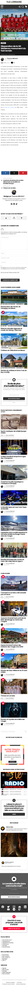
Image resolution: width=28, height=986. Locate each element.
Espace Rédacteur (21, 984)
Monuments (20, 304)
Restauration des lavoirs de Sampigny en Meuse (10, 307)
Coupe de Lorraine (9, 107)
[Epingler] (23, 173)
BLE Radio (4, 959)
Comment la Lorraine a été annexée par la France (13, 593)
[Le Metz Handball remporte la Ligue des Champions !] (14, 447)
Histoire (4, 346)
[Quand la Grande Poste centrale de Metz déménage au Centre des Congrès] (14, 608)
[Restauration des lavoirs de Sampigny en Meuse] (14, 297)
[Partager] (5, 173)
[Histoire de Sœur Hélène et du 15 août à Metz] (14, 661)
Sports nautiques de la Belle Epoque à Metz (13, 432)
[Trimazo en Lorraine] (14, 686)
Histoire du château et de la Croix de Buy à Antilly (14, 371)
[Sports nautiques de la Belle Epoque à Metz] (14, 421)
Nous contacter (6, 973)
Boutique (4, 971)
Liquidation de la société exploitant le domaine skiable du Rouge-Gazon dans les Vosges (14, 534)
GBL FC (4, 960)
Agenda (4, 968)
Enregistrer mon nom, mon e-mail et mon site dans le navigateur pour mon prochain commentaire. (14, 268)
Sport (3, 412)
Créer (14, 814)
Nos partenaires (6, 947)
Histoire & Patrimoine (8, 304)
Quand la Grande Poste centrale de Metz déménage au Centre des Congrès (13, 620)
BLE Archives (5, 954)
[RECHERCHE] (22, 7)
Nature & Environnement (15, 326)
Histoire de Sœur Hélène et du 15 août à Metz (14, 671)
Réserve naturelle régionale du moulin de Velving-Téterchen (11, 329)
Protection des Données (8, 984)
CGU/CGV (19, 982)
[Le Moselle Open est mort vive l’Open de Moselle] (14, 497)
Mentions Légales (10, 982)
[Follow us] (19, 7)
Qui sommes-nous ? (7, 940)
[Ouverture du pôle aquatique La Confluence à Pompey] (14, 472)
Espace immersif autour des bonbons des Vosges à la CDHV (12, 646)
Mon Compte (5, 969)
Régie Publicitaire (6, 972)
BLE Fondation (5, 956)
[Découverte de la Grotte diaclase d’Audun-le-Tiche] (14, 846)
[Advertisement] (14, 159)
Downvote (21, 218)
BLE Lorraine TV (6, 957)
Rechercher (25, 732)
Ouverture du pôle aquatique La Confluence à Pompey (12, 483)
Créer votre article (14, 928)
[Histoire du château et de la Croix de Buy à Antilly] (14, 361)
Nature (4, 326)
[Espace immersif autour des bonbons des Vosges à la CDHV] (14, 635)
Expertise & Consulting (7, 942)
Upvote (6, 218)
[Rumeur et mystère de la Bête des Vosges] (14, 710)
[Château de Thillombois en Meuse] (14, 341)
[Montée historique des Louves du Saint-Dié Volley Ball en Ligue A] (14, 550)
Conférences (5, 944)
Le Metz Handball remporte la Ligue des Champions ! (13, 457)
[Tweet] (14, 173)
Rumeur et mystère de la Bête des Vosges (13, 720)
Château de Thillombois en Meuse (13, 350)
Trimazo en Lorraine (8, 696)
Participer (4, 945)
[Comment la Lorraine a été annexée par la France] (14, 583)
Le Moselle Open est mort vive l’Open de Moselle (14, 508)
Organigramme (6, 941)
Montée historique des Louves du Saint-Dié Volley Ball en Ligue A (12, 560)
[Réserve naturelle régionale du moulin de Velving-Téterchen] (14, 319)
